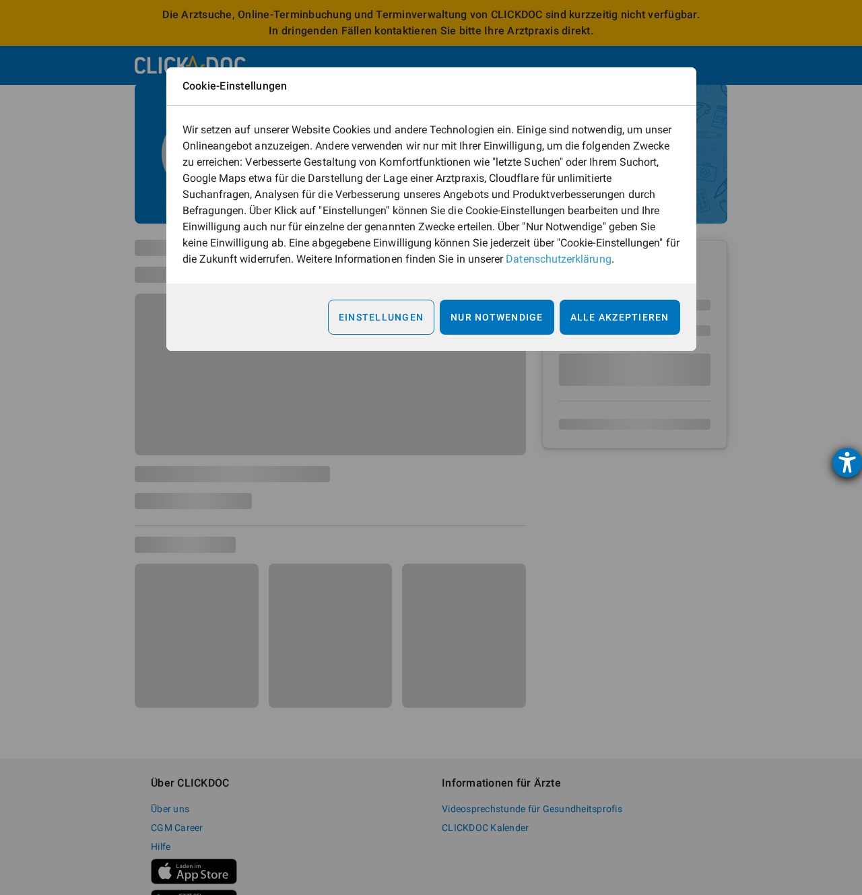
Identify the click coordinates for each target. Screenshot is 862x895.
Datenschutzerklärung (558, 259)
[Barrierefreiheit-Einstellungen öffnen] (847, 462)
